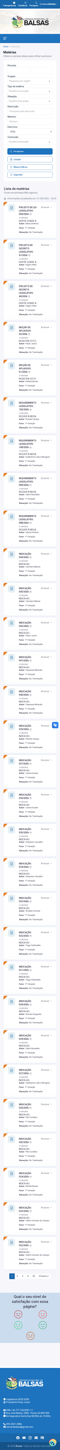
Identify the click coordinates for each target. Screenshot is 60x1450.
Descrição (13, 106)
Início (5, 46)
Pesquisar (18, 151)
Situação (12, 96)
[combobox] (30, 81)
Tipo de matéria (16, 86)
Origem (12, 76)
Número (12, 116)
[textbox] (30, 81)
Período (12, 65)
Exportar (18, 174)
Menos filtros (21, 167)
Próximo (43, 1276)
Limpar (17, 159)
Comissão (13, 137)
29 (33, 1276)
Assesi (19, 1446)
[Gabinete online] (42, 1438)
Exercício (12, 127)
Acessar (45, 207)
